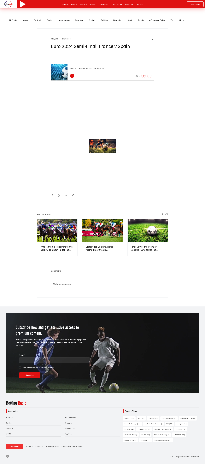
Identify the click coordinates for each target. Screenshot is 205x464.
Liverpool (182, 424)
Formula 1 (118, 20)
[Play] (23, 4)
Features (68, 423)
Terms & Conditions (34, 446)
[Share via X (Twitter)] (59, 195)
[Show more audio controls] (149, 76)
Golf (130, 20)
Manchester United (164, 440)
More (181, 20)
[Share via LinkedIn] (66, 195)
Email (22, 355)
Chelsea (146, 440)
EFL (142, 418)
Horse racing (64, 20)
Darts (49, 20)
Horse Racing (70, 417)
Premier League (188, 418)
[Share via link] (72, 195)
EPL (170, 424)
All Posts (13, 20)
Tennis (141, 20)
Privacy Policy (52, 446)
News (25, 20)
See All (165, 214)
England (181, 429)
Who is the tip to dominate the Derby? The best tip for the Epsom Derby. (56, 248)
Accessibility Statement (72, 446)
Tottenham (180, 434)
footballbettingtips (133, 424)
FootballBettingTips (164, 429)
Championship (170, 418)
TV (171, 20)
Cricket (92, 20)
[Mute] (143, 76)
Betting (16, 403)
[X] (7, 456)
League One (145, 429)
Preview (130, 429)
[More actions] (152, 38)
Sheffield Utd (132, 434)
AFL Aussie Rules (157, 20)
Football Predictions (154, 424)
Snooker (79, 20)
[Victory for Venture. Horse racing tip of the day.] (102, 230)
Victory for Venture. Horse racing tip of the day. (99, 248)
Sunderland (131, 440)
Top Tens (69, 434)
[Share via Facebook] (52, 195)
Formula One (70, 428)
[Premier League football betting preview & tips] (148, 230)
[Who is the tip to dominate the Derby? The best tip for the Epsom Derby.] (57, 230)
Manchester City (162, 434)
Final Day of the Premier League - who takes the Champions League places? (146, 248)
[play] (72, 76)
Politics (104, 20)
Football (37, 20)
